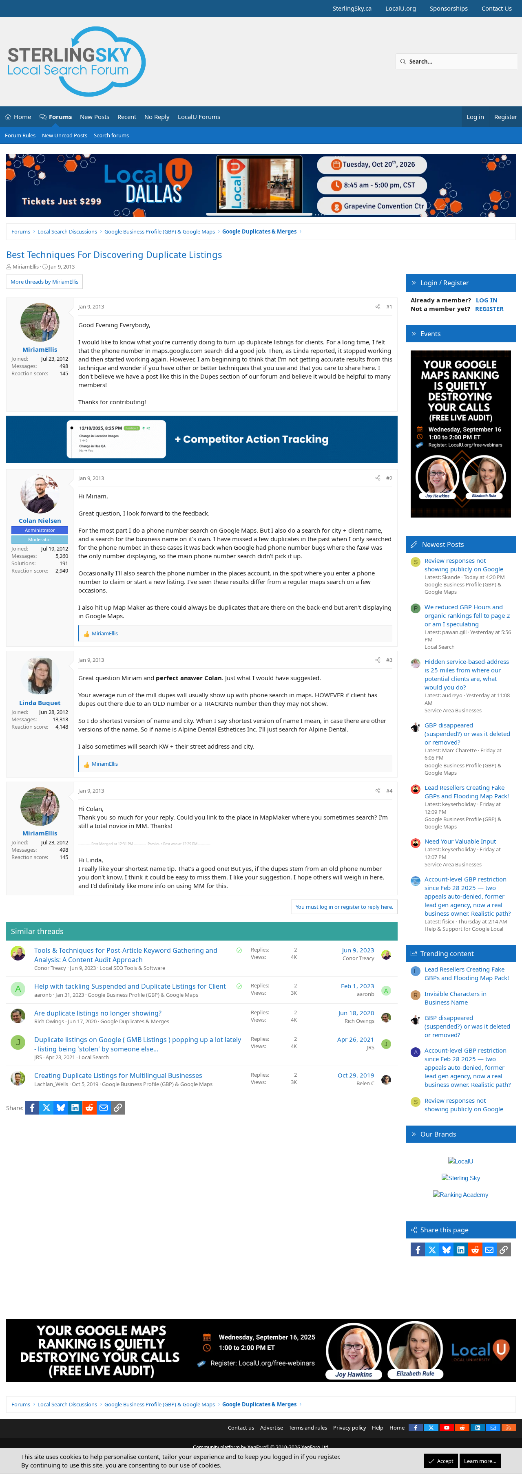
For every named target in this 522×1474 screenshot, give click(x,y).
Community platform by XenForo (261, 1447)
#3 (389, 659)
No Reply (157, 116)
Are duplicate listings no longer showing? (97, 1013)
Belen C (365, 1083)
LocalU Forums (199, 116)
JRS (38, 1057)
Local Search (94, 1057)
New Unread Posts (64, 135)
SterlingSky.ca (352, 8)
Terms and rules (308, 1427)
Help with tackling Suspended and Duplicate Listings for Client (130, 986)
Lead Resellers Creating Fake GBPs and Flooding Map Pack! (467, 791)
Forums (60, 116)
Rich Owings (49, 1021)
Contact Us (497, 8)
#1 (389, 306)
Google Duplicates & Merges (134, 1021)
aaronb (43, 994)
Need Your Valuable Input (460, 841)
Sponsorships (449, 8)
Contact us (241, 1427)
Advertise (271, 1427)
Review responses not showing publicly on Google (464, 564)
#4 (389, 790)
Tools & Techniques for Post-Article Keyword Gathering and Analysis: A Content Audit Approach (125, 955)
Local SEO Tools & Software (132, 968)
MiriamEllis (26, 266)
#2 (389, 478)
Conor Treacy (50, 968)
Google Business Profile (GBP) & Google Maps (143, 994)
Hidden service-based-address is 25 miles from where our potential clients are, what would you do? (467, 674)
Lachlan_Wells (51, 1084)
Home (22, 116)
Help (377, 1427)
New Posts (94, 116)
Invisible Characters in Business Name (456, 997)
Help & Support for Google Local (464, 928)
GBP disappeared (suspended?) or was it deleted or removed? (467, 733)
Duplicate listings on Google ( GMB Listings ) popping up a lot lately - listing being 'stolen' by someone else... (137, 1044)
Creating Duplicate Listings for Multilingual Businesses (118, 1075)
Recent (126, 116)
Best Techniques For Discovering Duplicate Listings (114, 254)
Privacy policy (349, 1427)
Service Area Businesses (453, 710)
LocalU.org (400, 8)
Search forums (111, 135)
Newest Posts (443, 544)
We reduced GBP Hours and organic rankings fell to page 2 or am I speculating (467, 615)
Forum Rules (20, 135)
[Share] (377, 306)
